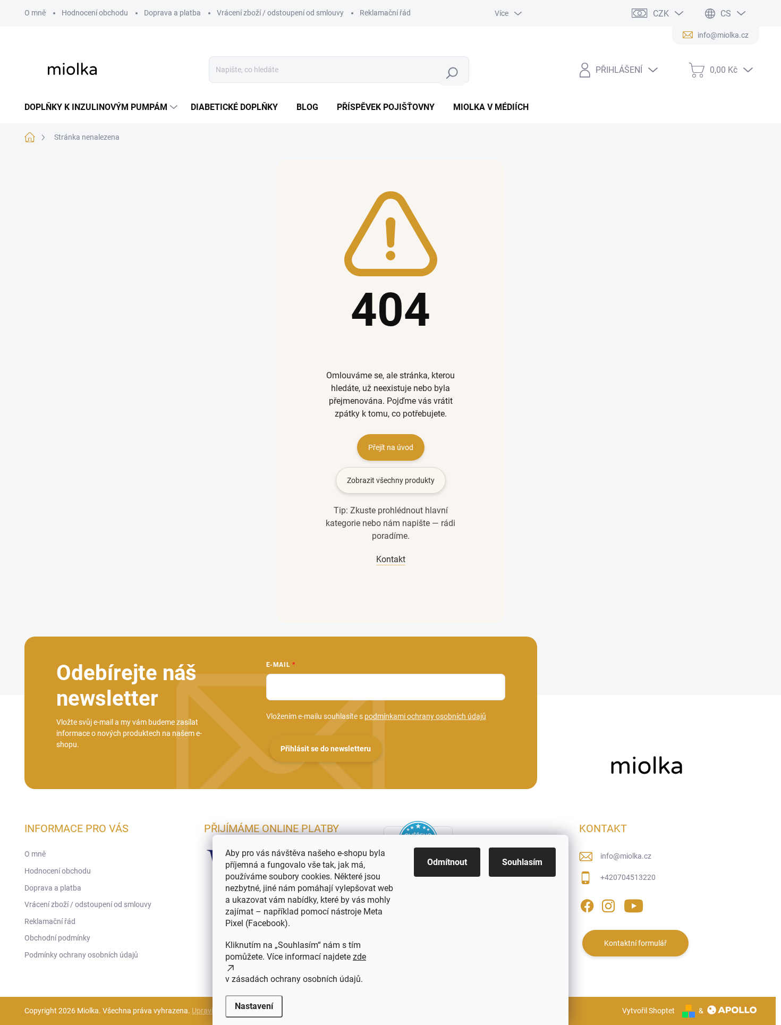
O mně (35, 13)
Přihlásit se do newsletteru (326, 748)
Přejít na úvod (390, 447)
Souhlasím (522, 862)
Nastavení (254, 1006)
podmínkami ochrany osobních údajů (425, 716)
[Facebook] (587, 904)
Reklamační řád (385, 13)
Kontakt (390, 559)
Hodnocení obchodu (95, 13)
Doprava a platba (172, 13)
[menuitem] (102, 107)
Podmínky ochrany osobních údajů (81, 955)
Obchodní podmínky (57, 938)
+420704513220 (628, 877)
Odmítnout (447, 862)
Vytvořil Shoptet (648, 1010)
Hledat (454, 73)
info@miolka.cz (625, 856)
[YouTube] (634, 904)
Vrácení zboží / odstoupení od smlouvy (280, 13)
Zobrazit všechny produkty (391, 480)
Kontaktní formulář (635, 943)
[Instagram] (608, 904)
